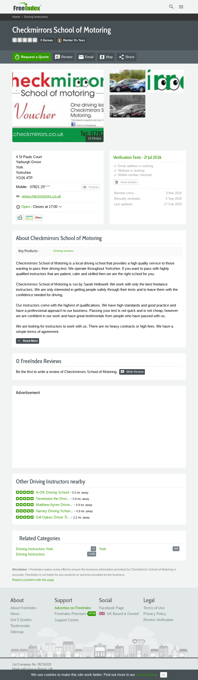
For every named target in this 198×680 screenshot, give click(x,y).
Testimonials (20, 626)
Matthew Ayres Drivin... (54, 505)
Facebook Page (111, 608)
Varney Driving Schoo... (54, 511)
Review (63, 57)
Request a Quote (31, 57)
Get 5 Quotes (21, 620)
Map (106, 57)
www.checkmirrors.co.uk (41, 196)
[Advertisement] (99, 430)
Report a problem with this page (33, 580)
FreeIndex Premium (70, 614)
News (15, 614)
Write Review (132, 372)
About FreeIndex (23, 608)
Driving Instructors (36, 17)
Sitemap (16, 632)
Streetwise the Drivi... (53, 499)
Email (85, 57)
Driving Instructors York (34, 549)
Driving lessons (63, 251)
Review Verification (158, 620)
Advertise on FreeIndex (73, 608)
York (102, 549)
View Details (126, 182)
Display (91, 187)
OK (164, 675)
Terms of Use (154, 608)
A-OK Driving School (52, 492)
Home (16, 17)
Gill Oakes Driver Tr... (53, 517)
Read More (27, 341)
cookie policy (146, 675)
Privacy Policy (154, 614)
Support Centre (66, 620)
